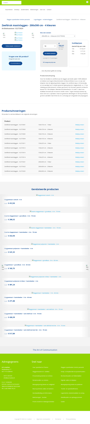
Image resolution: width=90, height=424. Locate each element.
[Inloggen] (84, 2)
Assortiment (9, 9)
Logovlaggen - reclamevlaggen (43, 19)
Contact (49, 9)
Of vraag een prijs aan (49, 62)
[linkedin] (79, 2)
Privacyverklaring (70, 419)
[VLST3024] (18, 33)
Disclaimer (58, 419)
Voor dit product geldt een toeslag (51, 71)
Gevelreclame (25, 9)
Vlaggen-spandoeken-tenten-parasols (18, 19)
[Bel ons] (67, 2)
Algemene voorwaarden (43, 419)
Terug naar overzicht (13, 46)
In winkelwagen (50, 53)
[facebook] (73, 2)
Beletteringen (34, 9)
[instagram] (76, 2)
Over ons (42, 9)
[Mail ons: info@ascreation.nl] (69, 2)
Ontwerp (16, 9)
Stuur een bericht (15, 63)
